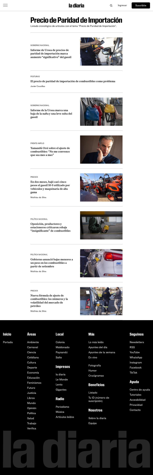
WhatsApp (136, 357)
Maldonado (62, 347)
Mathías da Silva (38, 197)
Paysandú (62, 352)
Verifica (31, 428)
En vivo (92, 357)
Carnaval (32, 347)
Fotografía (94, 365)
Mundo (31, 403)
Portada (8, 342)
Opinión (31, 408)
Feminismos (34, 382)
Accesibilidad (138, 399)
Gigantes (61, 389)
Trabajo (31, 423)
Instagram (136, 362)
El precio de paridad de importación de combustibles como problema (72, 81)
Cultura (31, 362)
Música (60, 412)
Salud (30, 418)
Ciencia (31, 352)
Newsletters (137, 342)
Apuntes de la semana (101, 352)
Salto (59, 357)
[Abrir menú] (5, 5)
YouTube (135, 352)
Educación (33, 377)
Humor (92, 370)
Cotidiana (33, 357)
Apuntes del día (97, 347)
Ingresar (122, 5)
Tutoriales (135, 394)
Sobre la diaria (97, 418)
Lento (59, 384)
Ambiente (33, 342)
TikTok (133, 372)
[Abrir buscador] (111, 5)
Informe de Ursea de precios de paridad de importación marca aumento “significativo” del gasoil (50, 53)
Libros (31, 398)
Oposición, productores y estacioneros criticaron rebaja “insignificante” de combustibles (50, 227)
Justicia (31, 393)
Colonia (60, 342)
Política (31, 413)
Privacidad (136, 405)
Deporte (32, 367)
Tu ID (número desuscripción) (98, 399)
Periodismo (62, 406)
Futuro (31, 388)
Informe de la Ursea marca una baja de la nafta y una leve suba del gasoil (51, 114)
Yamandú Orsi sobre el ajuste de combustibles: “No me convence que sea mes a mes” (50, 151)
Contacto (135, 410)
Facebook (136, 367)
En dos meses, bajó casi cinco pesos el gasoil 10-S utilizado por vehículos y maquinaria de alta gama (50, 187)
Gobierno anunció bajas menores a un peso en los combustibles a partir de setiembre (51, 263)
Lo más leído (96, 342)
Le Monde (62, 379)
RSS (132, 347)
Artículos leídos (65, 417)
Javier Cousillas (37, 86)
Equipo (92, 423)
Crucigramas (96, 375)
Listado (92, 392)
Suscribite (140, 5)
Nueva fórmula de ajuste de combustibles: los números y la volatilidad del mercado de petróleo (49, 301)
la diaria (60, 374)
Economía (33, 372)
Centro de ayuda (140, 389)
